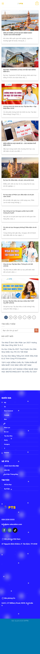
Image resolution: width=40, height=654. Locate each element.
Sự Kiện (7, 489)
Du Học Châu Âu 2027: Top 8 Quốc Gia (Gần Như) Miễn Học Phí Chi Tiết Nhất (19, 350)
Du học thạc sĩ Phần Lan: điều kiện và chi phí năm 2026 (18, 195)
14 (29, 317)
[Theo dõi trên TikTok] (15, 530)
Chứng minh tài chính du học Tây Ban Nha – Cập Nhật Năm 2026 (19, 107)
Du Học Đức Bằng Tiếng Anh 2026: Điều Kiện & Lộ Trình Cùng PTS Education (20, 357)
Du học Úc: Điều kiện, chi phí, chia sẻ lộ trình (18, 180)
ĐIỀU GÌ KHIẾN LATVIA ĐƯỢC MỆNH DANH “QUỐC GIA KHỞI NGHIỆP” (17, 33)
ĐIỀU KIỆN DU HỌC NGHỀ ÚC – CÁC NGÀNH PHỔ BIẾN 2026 (19, 144)
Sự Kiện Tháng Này (11, 474)
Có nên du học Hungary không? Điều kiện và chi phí (20, 228)
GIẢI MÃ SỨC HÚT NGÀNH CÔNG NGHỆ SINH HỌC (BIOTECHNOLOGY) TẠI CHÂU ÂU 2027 (20, 370)
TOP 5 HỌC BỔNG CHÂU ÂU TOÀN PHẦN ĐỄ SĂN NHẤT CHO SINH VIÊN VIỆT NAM (19, 363)
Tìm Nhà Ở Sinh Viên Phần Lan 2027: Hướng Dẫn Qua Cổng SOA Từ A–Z (19, 344)
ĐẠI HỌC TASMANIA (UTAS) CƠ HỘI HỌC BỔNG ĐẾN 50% (19, 70)
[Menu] (3, 3)
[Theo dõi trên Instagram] (9, 530)
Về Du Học (8, 484)
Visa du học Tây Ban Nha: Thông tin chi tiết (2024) (18, 265)
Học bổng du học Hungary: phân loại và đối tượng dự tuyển (18, 212)
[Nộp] (36, 330)
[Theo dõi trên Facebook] (4, 530)
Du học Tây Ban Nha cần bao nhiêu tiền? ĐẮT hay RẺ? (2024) (18, 302)
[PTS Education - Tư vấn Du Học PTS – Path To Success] (20, 3)
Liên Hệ (7, 470)
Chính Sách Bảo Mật (11, 466)
